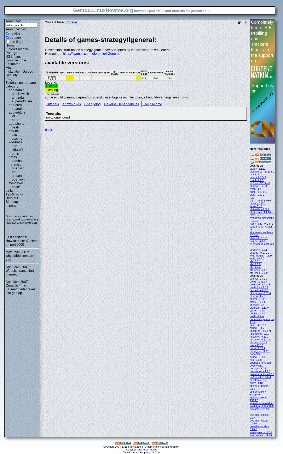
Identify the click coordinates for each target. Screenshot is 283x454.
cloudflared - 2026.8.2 (262, 171)
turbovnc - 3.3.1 (258, 249)
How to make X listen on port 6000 (21, 242)
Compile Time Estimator (16, 62)
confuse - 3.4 (257, 304)
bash (15, 127)
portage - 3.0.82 (259, 368)
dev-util (14, 131)
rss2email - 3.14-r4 (260, 377)
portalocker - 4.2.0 (260, 371)
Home (10, 45)
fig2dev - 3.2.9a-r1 (260, 183)
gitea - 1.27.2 (257, 194)
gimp (15, 153)
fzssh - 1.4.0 (256, 189)
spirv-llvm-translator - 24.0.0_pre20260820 (262, 405)
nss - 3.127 (256, 359)
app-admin (16, 90)
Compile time (152, 104)
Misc (9, 67)
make (16, 187)
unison (17, 175)
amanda (18, 97)
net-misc (15, 164)
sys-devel (16, 183)
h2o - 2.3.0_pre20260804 (261, 199)
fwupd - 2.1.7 (257, 328)
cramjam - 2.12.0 (259, 307)
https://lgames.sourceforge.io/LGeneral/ (91, 53)
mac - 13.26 (256, 345)
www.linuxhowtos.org (25, 219)
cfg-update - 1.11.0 (260, 293)
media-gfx (16, 149)
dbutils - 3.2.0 (257, 313)
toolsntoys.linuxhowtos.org (21, 222)
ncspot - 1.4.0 (257, 357)
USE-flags (13, 56)
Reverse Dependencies (121, 104)
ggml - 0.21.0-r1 (259, 191)
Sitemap (12, 202)
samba (17, 161)
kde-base (15, 142)
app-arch (15, 105)
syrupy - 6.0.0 (257, 241)
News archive (19, 49)
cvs (14, 135)
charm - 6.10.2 (258, 299)
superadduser (22, 101)
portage (15, 37)
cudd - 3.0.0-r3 (258, 177)
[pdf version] (245, 22)
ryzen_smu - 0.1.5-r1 (261, 223)
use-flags (16, 41)
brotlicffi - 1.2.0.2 (259, 287)
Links (9, 190)
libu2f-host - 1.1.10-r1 (262, 212)
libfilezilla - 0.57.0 (260, 209)
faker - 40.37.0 (258, 325)
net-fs (13, 157)
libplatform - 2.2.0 (259, 333)
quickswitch (20, 94)
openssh (18, 168)
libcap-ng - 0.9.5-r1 (260, 330)
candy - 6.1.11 (258, 168)
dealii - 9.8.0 (257, 316)
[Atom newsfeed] (263, 163)
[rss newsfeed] (263, 159)
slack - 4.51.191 (259, 238)
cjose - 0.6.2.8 (258, 302)
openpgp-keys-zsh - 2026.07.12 (261, 364)
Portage (11, 53)
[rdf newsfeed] (263, 155)
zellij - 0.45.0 (257, 258)
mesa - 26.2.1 (257, 348)
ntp (14, 172)
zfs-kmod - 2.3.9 (259, 273)
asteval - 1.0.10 (258, 278)
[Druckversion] (239, 22)
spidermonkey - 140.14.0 (258, 393)
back (48, 130)
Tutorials (52, 104)
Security (12, 75)
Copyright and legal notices (141, 449)
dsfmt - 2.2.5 (257, 180)
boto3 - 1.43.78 (258, 281)
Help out (12, 198)
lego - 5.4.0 (256, 206)
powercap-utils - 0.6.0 (262, 374)
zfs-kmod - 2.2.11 (259, 270)
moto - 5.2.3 (256, 215)
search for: (13, 21)
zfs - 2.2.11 (256, 261)
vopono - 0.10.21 (259, 252)
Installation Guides (19, 71)
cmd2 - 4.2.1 (257, 174)
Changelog (92, 104)
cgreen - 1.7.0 (257, 296)
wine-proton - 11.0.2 (261, 432)
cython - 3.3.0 (257, 310)
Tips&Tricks (14, 194)
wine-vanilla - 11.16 (261, 435)
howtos (15, 33)
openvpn (18, 179)
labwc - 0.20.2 (258, 203)
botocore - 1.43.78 (260, 284)
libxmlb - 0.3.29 (258, 342)
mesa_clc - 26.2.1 (260, 351)
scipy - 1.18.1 (257, 383)
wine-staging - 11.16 (261, 255)
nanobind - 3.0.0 (259, 354)
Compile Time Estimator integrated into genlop (20, 289)
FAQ (9, 79)
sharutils (18, 108)
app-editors (17, 112)
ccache (17, 138)
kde (14, 146)
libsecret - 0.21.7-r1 (261, 339)
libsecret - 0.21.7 (259, 336)
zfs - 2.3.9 (255, 264)
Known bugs (71, 104)
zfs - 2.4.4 (255, 267)
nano (15, 120)
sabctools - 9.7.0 (259, 380)
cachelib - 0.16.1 (259, 290)
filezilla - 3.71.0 (258, 186)
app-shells (16, 123)
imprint (11, 205)
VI (13, 116)
